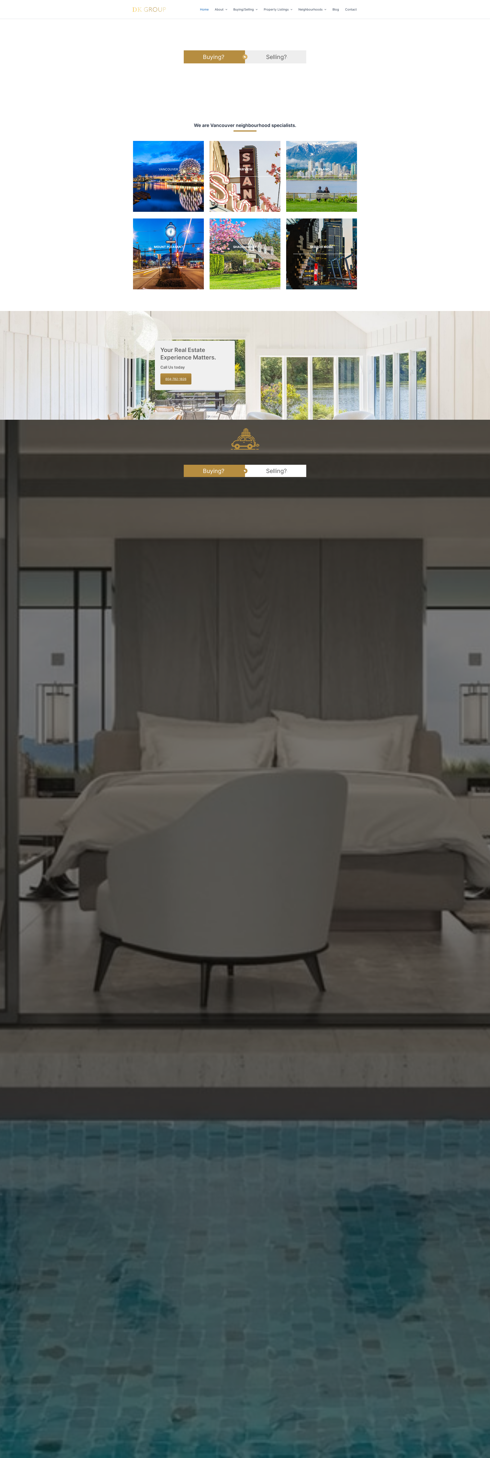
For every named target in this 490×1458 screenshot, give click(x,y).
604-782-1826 (175, 379)
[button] (225, 9)
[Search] (321, 253)
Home (204, 9)
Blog (335, 9)
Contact (351, 9)
